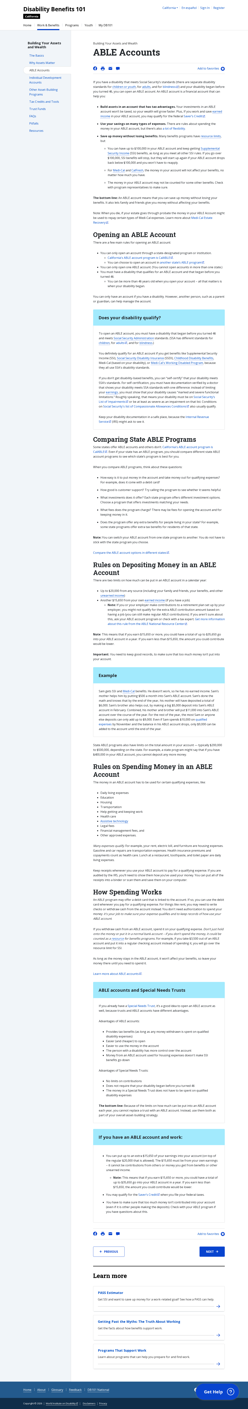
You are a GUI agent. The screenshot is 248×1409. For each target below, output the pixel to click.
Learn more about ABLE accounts (116, 974)
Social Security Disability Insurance (140, 358)
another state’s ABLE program (180, 262)
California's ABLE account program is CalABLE (139, 258)
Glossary (57, 1390)
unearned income (112, 596)
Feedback (75, 1390)
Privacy (103, 1403)
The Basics (36, 56)
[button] (217, 1392)
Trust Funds (37, 109)
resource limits (211, 136)
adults (146, 87)
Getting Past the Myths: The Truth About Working (139, 1321)
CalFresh (137, 170)
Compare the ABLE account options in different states (129, 553)
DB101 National (98, 1390)
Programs (72, 25)
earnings (112, 392)
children (104, 343)
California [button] (169, 8)
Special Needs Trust (141, 1006)
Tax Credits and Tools (44, 102)
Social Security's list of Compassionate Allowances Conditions (144, 406)
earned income (155, 600)
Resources (36, 131)
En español (189, 8)
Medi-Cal (119, 170)
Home (27, 25)
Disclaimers (89, 1403)
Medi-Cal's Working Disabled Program (177, 363)
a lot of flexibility (174, 128)
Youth (89, 25)
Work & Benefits (48, 25)
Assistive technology (114, 821)
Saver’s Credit (193, 116)
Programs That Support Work (122, 1350)
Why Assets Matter (42, 63)
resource (117, 939)
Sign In (205, 8)
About (41, 1390)
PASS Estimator (110, 1292)
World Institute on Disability (61, 1403)
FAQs (32, 116)
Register (219, 8)
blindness (169, 87)
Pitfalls (33, 123)
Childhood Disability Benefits (193, 358)
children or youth (124, 87)
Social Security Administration (134, 338)
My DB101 (106, 25)
